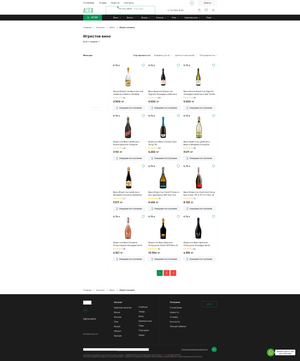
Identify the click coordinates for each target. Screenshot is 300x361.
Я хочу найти (126, 9)
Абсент (118, 331)
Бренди (118, 335)
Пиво (141, 325)
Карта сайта (89, 318)
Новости (174, 312)
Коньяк (117, 317)
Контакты (175, 321)
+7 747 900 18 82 (175, 10)
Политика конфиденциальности (194, 349)
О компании (176, 307)
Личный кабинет (178, 326)
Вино (141, 316)
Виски (117, 312)
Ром (116, 321)
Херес (142, 335)
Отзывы (174, 317)
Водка (117, 326)
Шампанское (145, 321)
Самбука (143, 307)
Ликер (142, 311)
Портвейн (144, 330)
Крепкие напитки (123, 307)
